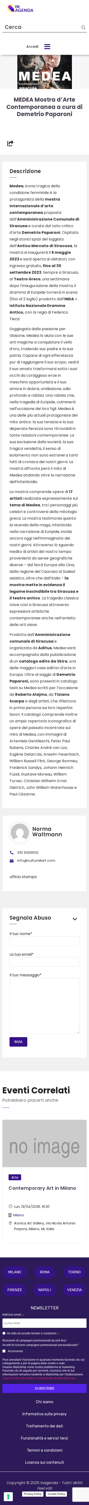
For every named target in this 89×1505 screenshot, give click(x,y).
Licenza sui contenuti (44, 1462)
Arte (14, 1177)
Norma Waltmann (47, 831)
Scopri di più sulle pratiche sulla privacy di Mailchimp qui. (39, 1378)
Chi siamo (44, 1402)
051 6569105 (27, 852)
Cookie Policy (56, 1494)
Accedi (32, 46)
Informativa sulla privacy (44, 1414)
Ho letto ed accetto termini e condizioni (33, 1334)
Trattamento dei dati (44, 1426)
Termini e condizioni (44, 1450)
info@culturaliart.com (36, 860)
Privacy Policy (33, 1494)
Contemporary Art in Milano (42, 1188)
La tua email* (21, 954)
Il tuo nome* (20, 933)
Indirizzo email (13, 1315)
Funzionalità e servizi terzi (44, 1438)
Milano (18, 1215)
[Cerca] (83, 27)
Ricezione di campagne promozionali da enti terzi (34, 1340)
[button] (15, 1272)
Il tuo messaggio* (25, 975)
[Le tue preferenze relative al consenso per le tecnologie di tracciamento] (8, 1496)
